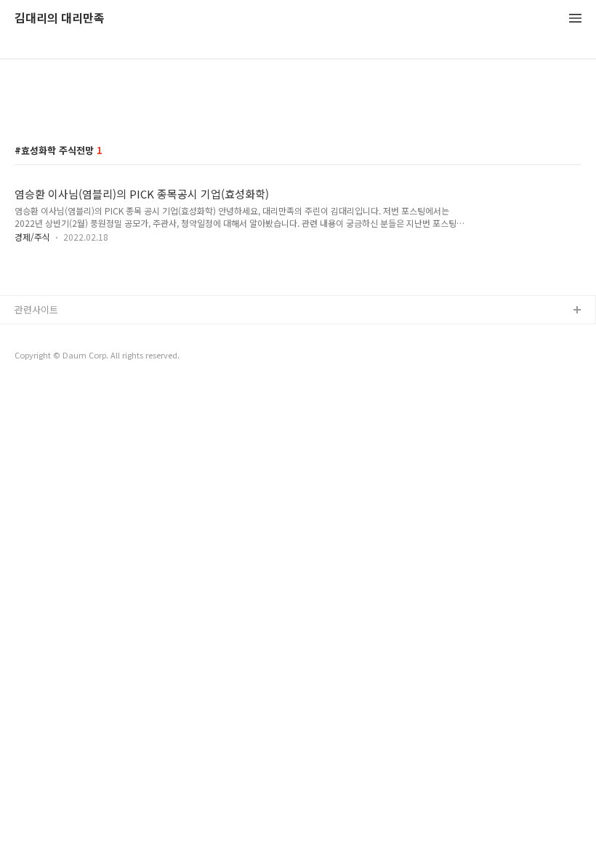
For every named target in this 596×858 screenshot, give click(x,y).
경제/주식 (32, 236)
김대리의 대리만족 (60, 18)
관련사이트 (36, 309)
